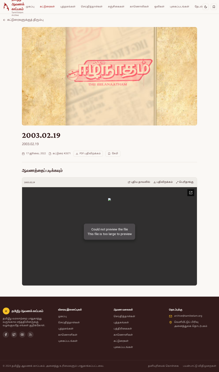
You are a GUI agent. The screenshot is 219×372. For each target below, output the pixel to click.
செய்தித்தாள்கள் (91, 6)
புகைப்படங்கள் (179, 6)
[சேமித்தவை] (214, 7)
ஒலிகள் (159, 6)
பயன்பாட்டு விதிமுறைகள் (199, 366)
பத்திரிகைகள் (123, 328)
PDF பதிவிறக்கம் (90, 153)
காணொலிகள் (139, 6)
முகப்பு (30, 6)
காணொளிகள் (67, 335)
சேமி (115, 153)
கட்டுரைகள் (47, 6)
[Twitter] (14, 334)
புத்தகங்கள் (67, 6)
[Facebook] (6, 334)
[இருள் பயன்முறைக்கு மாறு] (206, 7)
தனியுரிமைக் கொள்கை (163, 366)
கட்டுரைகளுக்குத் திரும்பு (25, 20)
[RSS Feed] (30, 334)
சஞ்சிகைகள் (116, 6)
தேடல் (199, 6)
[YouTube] (22, 334)
